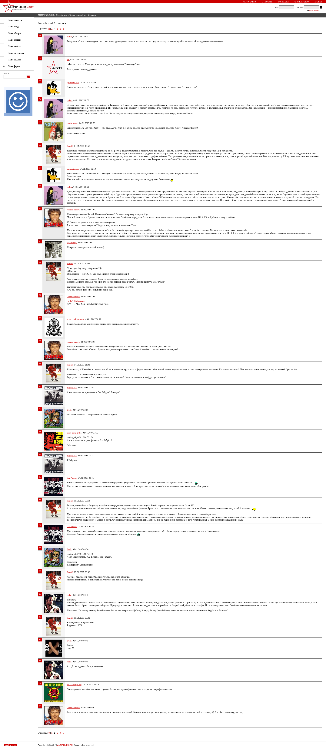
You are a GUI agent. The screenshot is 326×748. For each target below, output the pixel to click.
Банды (72, 15)
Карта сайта (249, 2)
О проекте (267, 2)
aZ (68, 59)
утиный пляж (73, 82)
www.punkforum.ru (75, 319)
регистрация (314, 10)
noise (69, 595)
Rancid (70, 146)
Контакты (283, 2)
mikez (69, 37)
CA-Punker (72, 478)
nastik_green (72, 123)
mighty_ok (72, 387)
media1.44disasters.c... (77, 301)
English (318, 2)
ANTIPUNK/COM (46, 15)
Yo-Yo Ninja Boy (74, 684)
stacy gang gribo (74, 433)
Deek (69, 410)
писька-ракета (73, 210)
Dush (69, 641)
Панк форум (61, 15)
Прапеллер (72, 242)
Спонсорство (301, 2)
